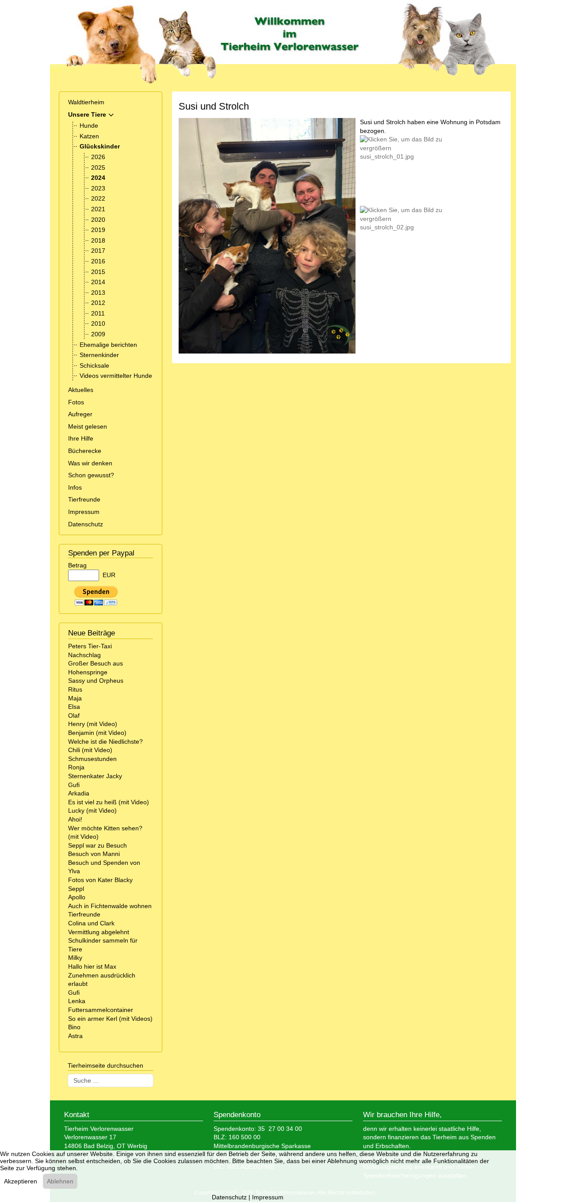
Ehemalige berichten (108, 344)
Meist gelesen (87, 426)
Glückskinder (100, 146)
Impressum (83, 511)
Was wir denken (90, 463)
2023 (98, 188)
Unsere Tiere (87, 114)
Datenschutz (85, 524)
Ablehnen (60, 1181)
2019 (98, 229)
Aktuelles (80, 389)
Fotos (76, 402)
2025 (98, 167)
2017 (98, 250)
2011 (98, 313)
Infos (75, 487)
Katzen (89, 136)
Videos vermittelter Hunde (116, 375)
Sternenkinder (99, 354)
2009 (98, 334)
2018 (98, 240)
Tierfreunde (84, 499)
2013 (98, 292)
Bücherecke (84, 450)
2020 (98, 219)
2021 (98, 209)
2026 (98, 156)
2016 (98, 261)
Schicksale (94, 365)
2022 (98, 198)
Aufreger (80, 414)
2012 (98, 302)
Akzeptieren (20, 1181)
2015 (98, 271)
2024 (98, 177)
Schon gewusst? (91, 475)
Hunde (89, 125)
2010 (98, 323)
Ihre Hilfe (80, 438)
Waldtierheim (86, 102)
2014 (98, 281)
